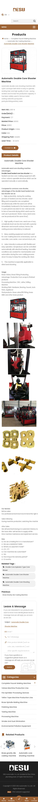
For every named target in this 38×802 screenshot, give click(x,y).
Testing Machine (9, 711)
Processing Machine (10, 716)
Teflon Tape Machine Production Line (17, 697)
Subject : (17, 624)
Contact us (9, 148)
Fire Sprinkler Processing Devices (15, 692)
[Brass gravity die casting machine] (9, 745)
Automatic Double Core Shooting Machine (16, 583)
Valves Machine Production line (15, 688)
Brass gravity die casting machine (15, 595)
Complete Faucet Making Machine (16, 683)
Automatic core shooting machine (26, 754)
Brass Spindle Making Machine (14, 702)
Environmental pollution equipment (16, 726)
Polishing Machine (9, 707)
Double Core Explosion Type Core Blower (16, 568)
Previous (1, 747)
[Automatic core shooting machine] (26, 745)
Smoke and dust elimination (13, 721)
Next (34, 747)
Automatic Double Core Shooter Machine (16, 576)
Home (6, 38)
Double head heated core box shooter (15, 173)
